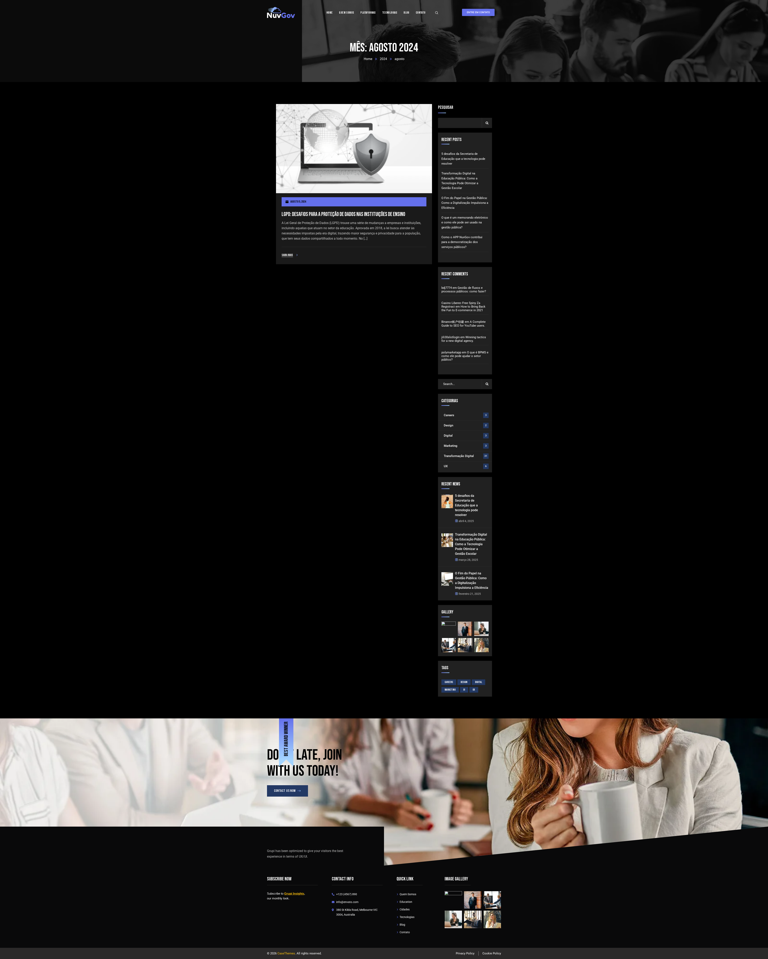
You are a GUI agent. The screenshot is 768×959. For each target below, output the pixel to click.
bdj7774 (446, 288)
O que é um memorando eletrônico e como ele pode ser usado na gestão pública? (464, 222)
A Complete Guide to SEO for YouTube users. (463, 323)
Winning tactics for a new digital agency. (463, 339)
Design (465, 425)
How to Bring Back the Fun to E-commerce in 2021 (463, 308)
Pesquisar (445, 107)
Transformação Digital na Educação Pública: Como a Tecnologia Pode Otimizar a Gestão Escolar (459, 181)
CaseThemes (286, 953)
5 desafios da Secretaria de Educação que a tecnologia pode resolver (463, 158)
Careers (465, 415)
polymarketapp (451, 352)
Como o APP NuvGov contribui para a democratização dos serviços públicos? (461, 242)
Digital (465, 435)
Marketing (465, 446)
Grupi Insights (294, 893)
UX (465, 466)
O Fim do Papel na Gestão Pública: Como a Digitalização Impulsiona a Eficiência (464, 203)
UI (464, 689)
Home (368, 59)
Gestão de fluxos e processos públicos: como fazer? (463, 289)
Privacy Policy (465, 953)
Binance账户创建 (452, 322)
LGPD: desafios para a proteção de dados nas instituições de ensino (343, 214)
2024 (383, 59)
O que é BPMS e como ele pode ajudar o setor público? (464, 356)
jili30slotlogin (450, 337)
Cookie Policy (491, 953)
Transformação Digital (465, 456)
